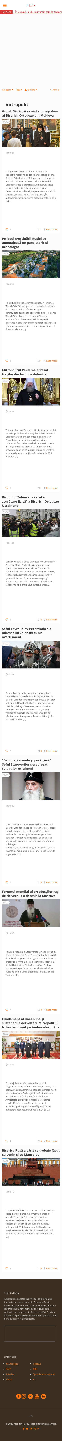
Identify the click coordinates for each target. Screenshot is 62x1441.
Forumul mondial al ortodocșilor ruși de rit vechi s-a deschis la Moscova (30, 893)
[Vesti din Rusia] (31, 5)
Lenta (9, 1379)
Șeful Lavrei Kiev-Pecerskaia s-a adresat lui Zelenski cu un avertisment (26, 633)
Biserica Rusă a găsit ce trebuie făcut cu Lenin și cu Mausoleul (31, 1152)
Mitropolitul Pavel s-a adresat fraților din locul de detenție (25, 372)
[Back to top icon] (31, 1416)
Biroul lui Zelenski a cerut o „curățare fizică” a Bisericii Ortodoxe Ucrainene (30, 501)
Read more (51, 229)
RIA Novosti (12, 1363)
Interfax (10, 1374)
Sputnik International (44, 1374)
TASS (8, 1369)
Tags (18, 89)
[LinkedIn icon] (31, 1428)
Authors (31, 89)
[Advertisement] (31, 47)
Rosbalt (37, 1363)
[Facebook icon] (24, 1428)
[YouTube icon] (38, 1428)
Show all (55, 89)
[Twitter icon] (27, 1428)
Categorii (6, 89)
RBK (35, 1369)
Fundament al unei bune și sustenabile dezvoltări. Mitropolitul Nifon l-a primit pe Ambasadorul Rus (31, 1023)
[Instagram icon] (34, 1428)
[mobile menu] (5, 5)
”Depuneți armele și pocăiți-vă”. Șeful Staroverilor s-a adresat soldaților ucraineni (27, 764)
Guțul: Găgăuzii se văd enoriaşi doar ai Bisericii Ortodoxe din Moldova (30, 113)
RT (34, 1379)
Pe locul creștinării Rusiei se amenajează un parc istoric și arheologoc (25, 243)
